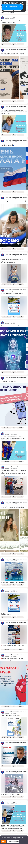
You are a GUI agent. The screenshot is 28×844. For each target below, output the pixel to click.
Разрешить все (8, 9)
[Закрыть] (21, 6)
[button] (6, 44)
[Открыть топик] (14, 21)
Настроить (17, 9)
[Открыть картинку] (9, 77)
